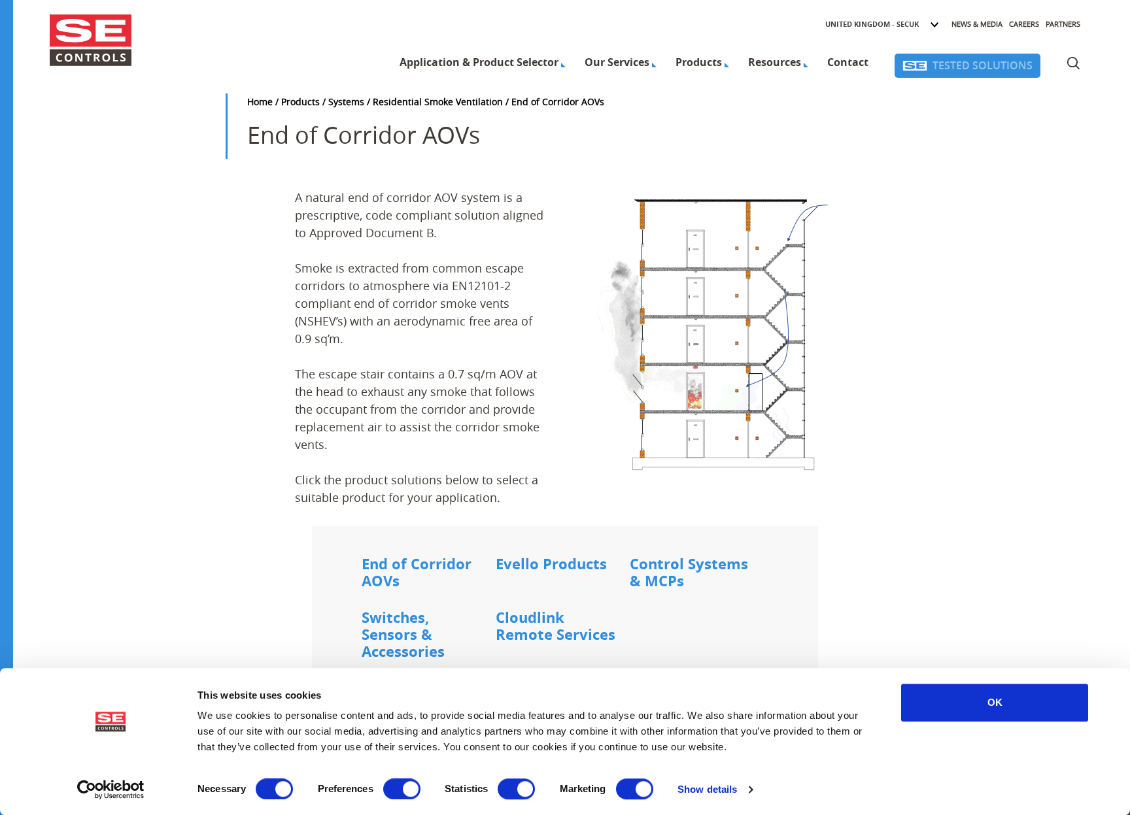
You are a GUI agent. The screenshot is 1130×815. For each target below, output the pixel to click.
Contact (847, 62)
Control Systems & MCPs (689, 573)
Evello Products (551, 565)
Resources (774, 62)
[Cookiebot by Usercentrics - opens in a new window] (111, 789)
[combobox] (882, 24)
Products (699, 62)
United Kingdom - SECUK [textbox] (872, 24)
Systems (346, 101)
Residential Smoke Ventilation (438, 101)
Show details (707, 789)
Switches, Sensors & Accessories (403, 635)
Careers (1024, 24)
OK (994, 702)
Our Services (617, 62)
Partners (1063, 24)
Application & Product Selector (479, 62)
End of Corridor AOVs (416, 573)
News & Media (976, 24)
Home (260, 101)
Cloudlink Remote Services (555, 626)
